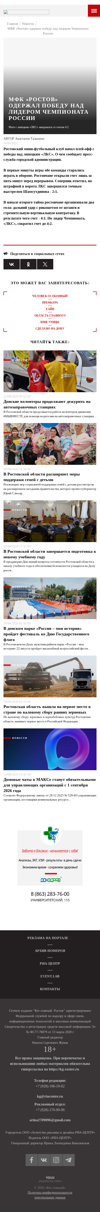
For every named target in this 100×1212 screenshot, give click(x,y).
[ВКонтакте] (11, 264)
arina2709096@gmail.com (50, 1120)
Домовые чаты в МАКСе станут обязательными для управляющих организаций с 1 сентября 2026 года (49, 785)
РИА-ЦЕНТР (50, 963)
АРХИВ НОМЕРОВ (50, 951)
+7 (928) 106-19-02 (50, 1086)
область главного (50, 315)
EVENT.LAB (50, 976)
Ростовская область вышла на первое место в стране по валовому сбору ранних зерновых (47, 709)
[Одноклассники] (28, 264)
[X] (45, 264)
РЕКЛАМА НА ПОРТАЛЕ (47, 938)
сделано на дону (50, 328)
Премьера (50, 302)
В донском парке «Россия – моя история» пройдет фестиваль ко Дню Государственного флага (46, 634)
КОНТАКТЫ (50, 989)
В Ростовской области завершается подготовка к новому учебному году (49, 554)
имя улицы (49, 322)
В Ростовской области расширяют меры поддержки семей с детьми (41, 477)
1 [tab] (50, 342)
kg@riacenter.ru (50, 1096)
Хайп (50, 309)
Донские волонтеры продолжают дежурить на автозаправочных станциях (46, 404)
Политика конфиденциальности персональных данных (50, 1195)
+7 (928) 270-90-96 (50, 1110)
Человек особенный (49, 296)
